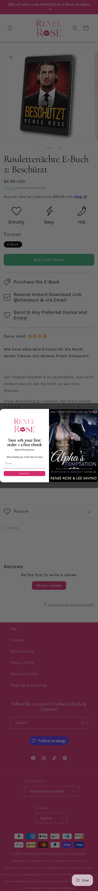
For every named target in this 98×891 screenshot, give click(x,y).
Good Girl (24, 473)
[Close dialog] (95, 411)
